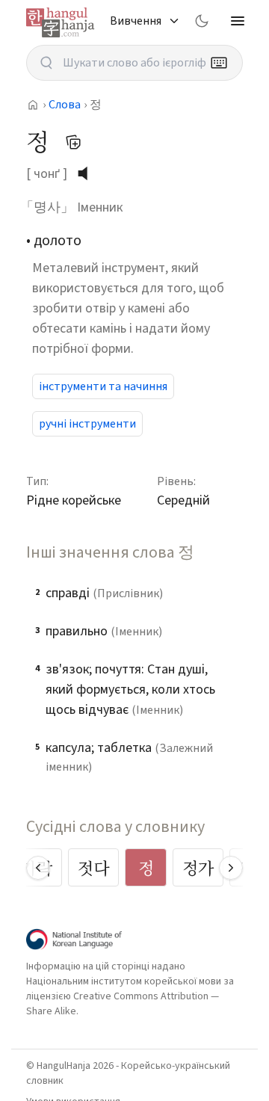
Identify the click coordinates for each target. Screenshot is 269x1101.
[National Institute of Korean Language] (74, 939)
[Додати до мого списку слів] (73, 142)
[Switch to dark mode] (202, 21)
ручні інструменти (87, 424)
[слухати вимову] (88, 173)
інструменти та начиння (103, 386)
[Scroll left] (38, 868)
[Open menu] (238, 21)
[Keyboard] (219, 63)
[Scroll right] (231, 868)
